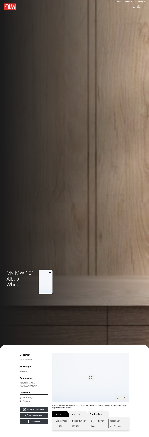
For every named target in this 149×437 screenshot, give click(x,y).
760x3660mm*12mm (28, 386)
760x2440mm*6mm (28, 383)
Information (35, 421)
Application (96, 414)
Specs (58, 414)
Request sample (35, 415)
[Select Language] (139, 6)
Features (76, 414)
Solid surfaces (26, 360)
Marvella (23, 371)
